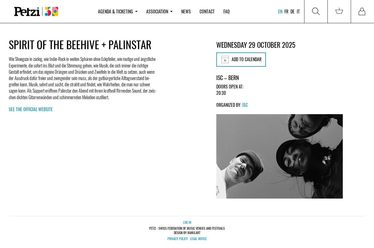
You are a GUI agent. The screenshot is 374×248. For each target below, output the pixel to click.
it (298, 11)
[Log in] (362, 11)
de (292, 11)
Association (157, 11)
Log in (187, 222)
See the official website (31, 109)
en (280, 11)
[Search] (315, 11)
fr (286, 11)
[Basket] (339, 11)
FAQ (226, 11)
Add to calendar (246, 59)
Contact (207, 11)
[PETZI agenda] (51, 11)
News (186, 11)
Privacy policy (178, 239)
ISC (245, 105)
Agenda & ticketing (115, 11)
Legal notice (198, 239)
